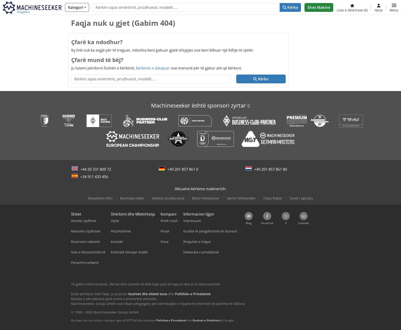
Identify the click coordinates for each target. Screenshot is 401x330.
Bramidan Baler (132, 198)
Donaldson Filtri (100, 198)
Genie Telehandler (241, 198)
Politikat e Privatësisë (171, 320)
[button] (394, 7)
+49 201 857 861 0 (182, 169)
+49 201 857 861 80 (270, 169)
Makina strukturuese (168, 198)
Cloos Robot (272, 198)
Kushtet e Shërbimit (206, 320)
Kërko (292, 7)
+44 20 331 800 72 (95, 169)
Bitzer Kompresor (205, 198)
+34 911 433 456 (94, 176)
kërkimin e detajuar (153, 68)
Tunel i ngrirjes (301, 198)
